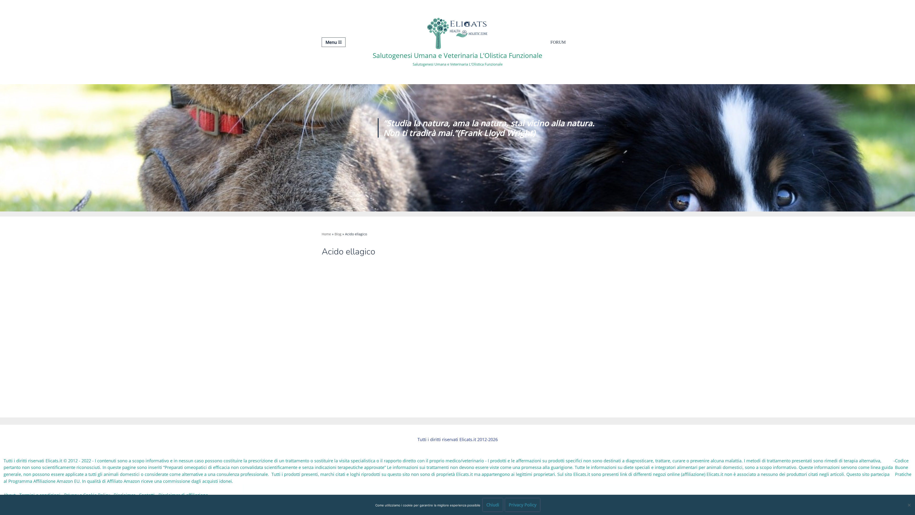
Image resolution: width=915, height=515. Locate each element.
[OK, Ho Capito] (909, 505)
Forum (558, 42)
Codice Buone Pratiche (903, 467)
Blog (338, 234)
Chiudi (492, 505)
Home (326, 234)
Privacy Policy (522, 505)
